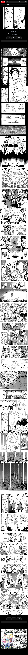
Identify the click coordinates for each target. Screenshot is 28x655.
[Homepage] (3, 2)
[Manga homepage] (14, 37)
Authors (21, 4)
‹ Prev (9, 37)
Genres (7, 4)
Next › (19, 37)
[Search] (26, 2)
